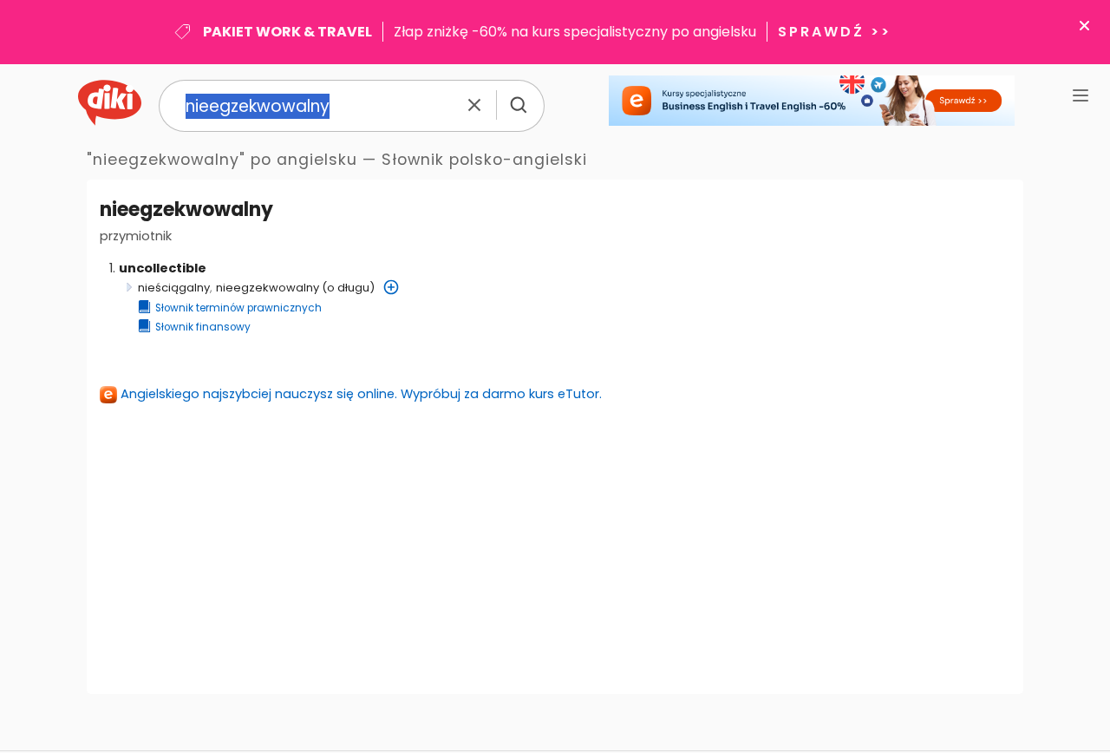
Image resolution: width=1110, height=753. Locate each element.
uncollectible (162, 268)
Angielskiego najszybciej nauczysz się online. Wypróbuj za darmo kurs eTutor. (361, 394)
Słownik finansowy (203, 327)
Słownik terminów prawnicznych (238, 308)
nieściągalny (174, 287)
